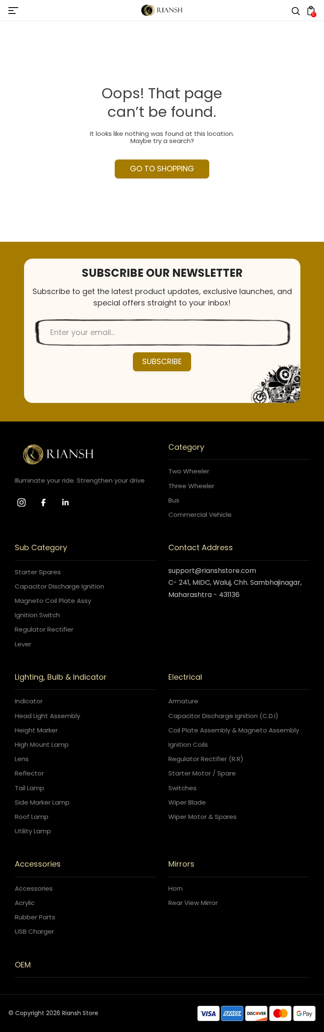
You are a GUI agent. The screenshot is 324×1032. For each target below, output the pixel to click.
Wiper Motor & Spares (202, 816)
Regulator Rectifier (44, 629)
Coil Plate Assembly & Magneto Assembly (233, 730)
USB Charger (34, 931)
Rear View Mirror (193, 902)
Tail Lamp (29, 787)
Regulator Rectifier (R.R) (205, 758)
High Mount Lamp (42, 744)
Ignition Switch (37, 615)
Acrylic (25, 902)
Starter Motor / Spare (202, 773)
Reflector (29, 773)
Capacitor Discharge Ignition (59, 586)
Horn (175, 888)
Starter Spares (38, 571)
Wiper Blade (187, 802)
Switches (182, 787)
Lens (22, 758)
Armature (183, 701)
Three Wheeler (191, 485)
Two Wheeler (188, 471)
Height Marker (36, 730)
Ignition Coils (188, 744)
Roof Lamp (32, 816)
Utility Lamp (33, 831)
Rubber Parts (35, 917)
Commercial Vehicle (200, 514)
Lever (23, 644)
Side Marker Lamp (42, 802)
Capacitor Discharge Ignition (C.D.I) (223, 715)
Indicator (29, 701)
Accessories (34, 888)
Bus (173, 500)
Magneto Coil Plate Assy (53, 600)
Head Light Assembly (47, 715)
